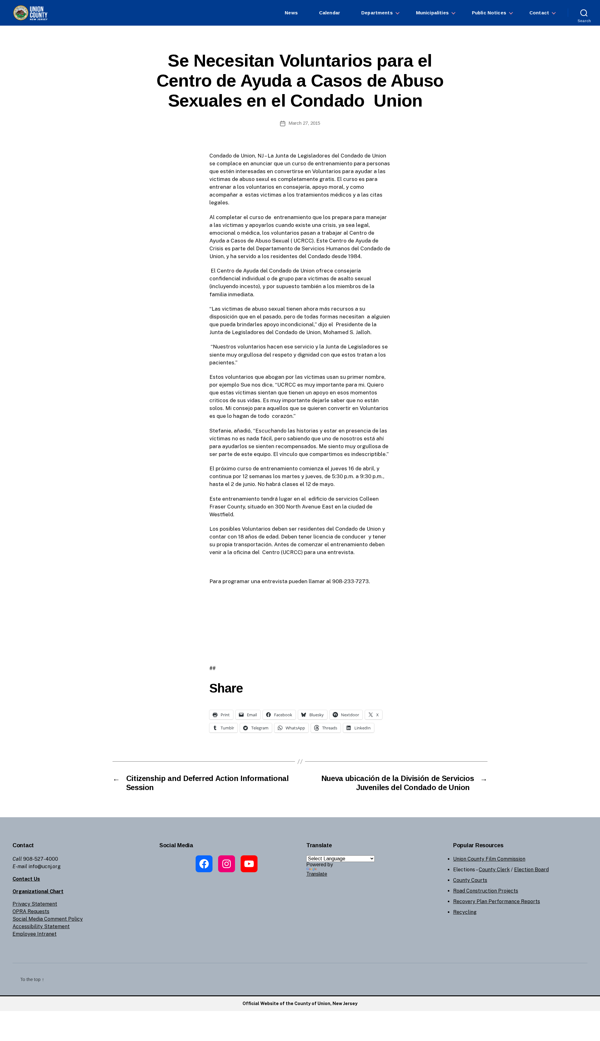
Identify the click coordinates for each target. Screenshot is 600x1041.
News (291, 12)
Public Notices (489, 12)
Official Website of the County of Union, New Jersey (300, 1003)
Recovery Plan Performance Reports (496, 901)
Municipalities (432, 12)
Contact (539, 12)
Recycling (465, 912)
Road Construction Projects (485, 891)
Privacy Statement (34, 904)
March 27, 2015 (304, 123)
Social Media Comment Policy (47, 919)
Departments (377, 12)
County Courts (470, 880)
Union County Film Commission (489, 859)
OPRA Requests (30, 911)
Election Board (531, 870)
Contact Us (26, 879)
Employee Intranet (34, 934)
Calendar (329, 12)
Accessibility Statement (41, 926)
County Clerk (494, 870)
